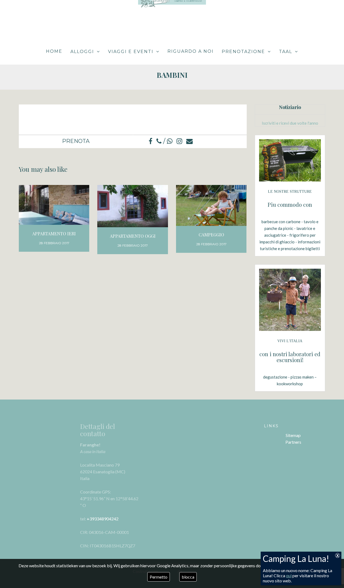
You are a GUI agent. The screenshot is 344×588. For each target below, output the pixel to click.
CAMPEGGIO (211, 234)
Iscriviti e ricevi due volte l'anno (290, 123)
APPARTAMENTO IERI (54, 233)
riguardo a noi (190, 51)
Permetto (158, 576)
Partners (293, 441)
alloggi (82, 51)
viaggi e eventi (130, 51)
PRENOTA (75, 141)
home (54, 51)
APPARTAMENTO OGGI (133, 236)
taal (285, 51)
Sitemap (293, 435)
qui (289, 575)
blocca (188, 576)
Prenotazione (243, 51)
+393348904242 (103, 518)
